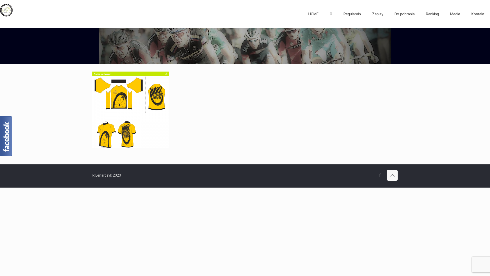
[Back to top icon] (392, 175)
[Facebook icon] (380, 175)
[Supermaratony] (6, 14)
